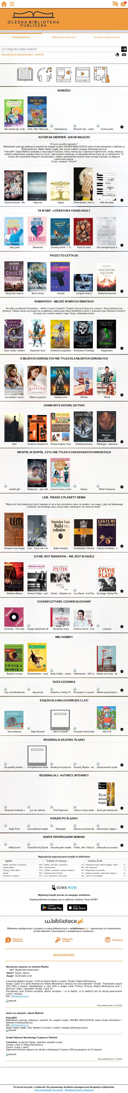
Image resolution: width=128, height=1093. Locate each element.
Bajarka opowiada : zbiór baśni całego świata (103, 873)
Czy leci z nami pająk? (94, 876)
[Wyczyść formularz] (117, 55)
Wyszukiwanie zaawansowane (17, 54)
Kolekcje (39, 54)
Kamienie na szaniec (11, 876)
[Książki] (25, 82)
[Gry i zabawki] (102, 82)
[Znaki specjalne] (124, 55)
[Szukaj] (124, 49)
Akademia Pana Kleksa (53, 873)
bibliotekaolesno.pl (20, 996)
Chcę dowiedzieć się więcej (48, 1090)
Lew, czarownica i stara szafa (55, 876)
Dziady (5, 873)
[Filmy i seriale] (83, 82)
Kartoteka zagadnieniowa (106, 37)
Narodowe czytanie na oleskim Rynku (27, 966)
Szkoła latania (8, 867)
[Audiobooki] (64, 82)
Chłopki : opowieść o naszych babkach (59, 870)
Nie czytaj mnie (91, 867)
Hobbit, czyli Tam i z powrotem (14, 865)
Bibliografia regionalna (64, 37)
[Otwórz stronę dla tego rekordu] (14, 113)
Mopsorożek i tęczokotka (95, 870)
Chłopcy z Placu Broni (11, 870)
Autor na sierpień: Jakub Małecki (25, 1013)
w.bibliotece (78, 928)
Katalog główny (21, 37)
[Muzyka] (45, 82)
